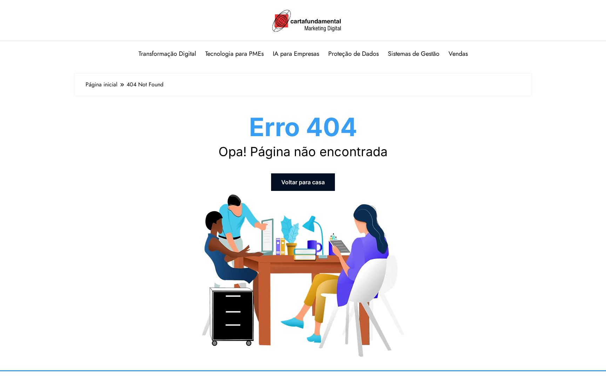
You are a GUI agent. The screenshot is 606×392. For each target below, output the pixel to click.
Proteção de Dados (353, 53)
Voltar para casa (303, 182)
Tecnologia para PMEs (234, 53)
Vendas (458, 53)
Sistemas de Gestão (413, 53)
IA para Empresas (296, 53)
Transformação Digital (167, 53)
